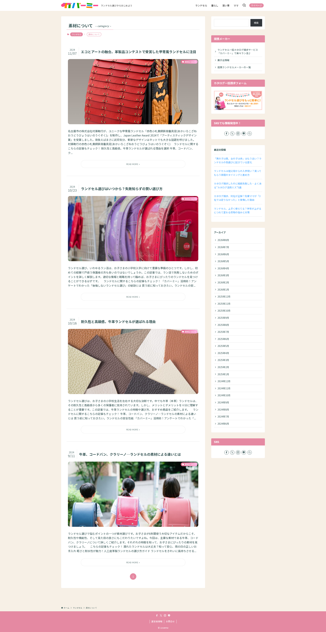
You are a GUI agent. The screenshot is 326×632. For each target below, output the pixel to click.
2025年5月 (223, 346)
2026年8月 (223, 240)
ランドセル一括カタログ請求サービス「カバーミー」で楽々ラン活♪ (238, 51)
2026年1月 (223, 289)
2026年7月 (223, 247)
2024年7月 (223, 416)
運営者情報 (156, 621)
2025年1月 (223, 374)
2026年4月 (223, 268)
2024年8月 (223, 409)
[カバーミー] (79, 5)
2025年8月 (223, 325)
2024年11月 (224, 388)
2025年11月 (224, 303)
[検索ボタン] (244, 5)
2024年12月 (224, 381)
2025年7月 (223, 331)
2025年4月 (223, 353)
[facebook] (226, 133)
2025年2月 (223, 367)
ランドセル (76, 34)
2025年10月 (224, 310)
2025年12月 (224, 296)
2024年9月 (223, 402)
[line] (244, 133)
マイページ (256, 5)
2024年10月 (224, 395)
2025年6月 (223, 339)
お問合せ (170, 621)
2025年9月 (223, 317)
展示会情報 (223, 60)
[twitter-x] (232, 133)
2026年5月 (223, 261)
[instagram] (238, 133)
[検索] (249, 133)
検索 (256, 22)
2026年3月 (223, 275)
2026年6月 (223, 254)
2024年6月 (223, 423)
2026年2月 (223, 282)
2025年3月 (223, 360)
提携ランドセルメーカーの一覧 (234, 67)
